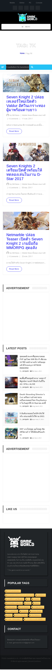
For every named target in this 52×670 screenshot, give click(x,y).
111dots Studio (36, 611)
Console (39, 3)
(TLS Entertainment (13, 591)
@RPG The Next (21, 615)
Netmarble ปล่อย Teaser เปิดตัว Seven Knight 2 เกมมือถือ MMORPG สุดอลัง (24, 241)
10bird (28, 603)
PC (30, 3)
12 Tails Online (38, 607)
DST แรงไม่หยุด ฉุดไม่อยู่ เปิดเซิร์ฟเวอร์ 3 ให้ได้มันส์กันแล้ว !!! (32, 432)
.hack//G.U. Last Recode (15, 599)
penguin (25, 371)
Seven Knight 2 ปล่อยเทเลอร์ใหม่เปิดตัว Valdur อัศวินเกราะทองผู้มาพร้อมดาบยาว (25, 103)
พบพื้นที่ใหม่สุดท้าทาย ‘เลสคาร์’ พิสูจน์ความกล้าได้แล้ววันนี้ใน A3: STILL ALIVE (33, 381)
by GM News (14, 115)
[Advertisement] (26, 318)
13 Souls (24, 611)
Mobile (12, 3)
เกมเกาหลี (41, 115)
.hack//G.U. (40, 595)
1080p (9, 615)
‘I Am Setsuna (35, 615)
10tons (37, 603)
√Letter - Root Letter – (14, 619)
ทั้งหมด (35, 115)
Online (21, 3)
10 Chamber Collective (14, 603)
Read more (14, 131)
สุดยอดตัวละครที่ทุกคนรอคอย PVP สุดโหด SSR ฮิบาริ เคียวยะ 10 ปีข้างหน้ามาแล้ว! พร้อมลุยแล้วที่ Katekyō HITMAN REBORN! (33, 362)
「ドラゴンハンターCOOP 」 (35, 619)
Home (22, 53)
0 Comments (13, 119)
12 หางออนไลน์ (12, 611)
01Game (36, 599)
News (30, 115)
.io (28, 599)
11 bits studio (11, 607)
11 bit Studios (24, 607)
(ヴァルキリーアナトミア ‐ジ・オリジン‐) (20, 595)
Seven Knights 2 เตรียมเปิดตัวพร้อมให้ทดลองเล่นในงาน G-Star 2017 (24, 172)
